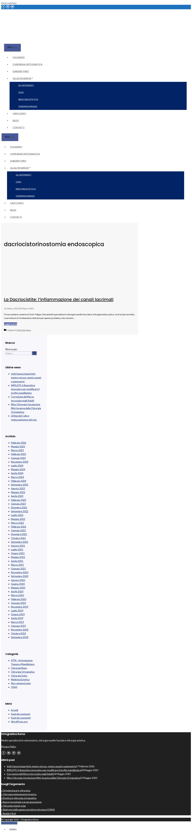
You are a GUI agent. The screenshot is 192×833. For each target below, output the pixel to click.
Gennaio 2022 (18, 530)
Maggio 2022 (18, 519)
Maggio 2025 (18, 446)
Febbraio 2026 (18, 442)
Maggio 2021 (18, 557)
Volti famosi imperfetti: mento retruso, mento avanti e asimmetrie (26, 377)
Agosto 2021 (18, 545)
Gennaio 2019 (18, 625)
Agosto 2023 (18, 488)
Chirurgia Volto (19, 675)
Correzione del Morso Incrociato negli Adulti (30, 774)
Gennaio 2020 (18, 603)
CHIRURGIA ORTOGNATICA (27, 64)
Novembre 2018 (19, 629)
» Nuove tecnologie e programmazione (21, 802)
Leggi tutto (10, 323)
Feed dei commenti (21, 717)
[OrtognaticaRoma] (19, 42)
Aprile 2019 (17, 618)
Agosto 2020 (18, 580)
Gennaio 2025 (18, 458)
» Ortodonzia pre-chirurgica (15, 790)
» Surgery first (8, 813)
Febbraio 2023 (18, 500)
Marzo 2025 (17, 450)
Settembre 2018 (19, 637)
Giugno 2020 (18, 583)
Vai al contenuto (9, 3)
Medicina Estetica (20, 679)
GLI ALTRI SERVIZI (22, 78)
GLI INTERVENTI (26, 85)
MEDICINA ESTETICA (28, 99)
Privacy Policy (8, 746)
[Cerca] (34, 353)
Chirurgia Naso (23, 330)
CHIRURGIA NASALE (27, 106)
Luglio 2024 (17, 465)
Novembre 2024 (19, 461)
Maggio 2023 (18, 492)
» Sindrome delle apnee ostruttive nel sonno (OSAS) (28, 809)
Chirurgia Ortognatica (23, 671)
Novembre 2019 (19, 606)
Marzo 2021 (17, 564)
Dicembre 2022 (19, 507)
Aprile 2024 (17, 473)
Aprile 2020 (17, 591)
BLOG (16, 120)
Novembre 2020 (19, 572)
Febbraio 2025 (18, 454)
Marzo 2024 (17, 477)
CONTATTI (18, 127)
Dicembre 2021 (19, 534)
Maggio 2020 (18, 587)
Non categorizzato (21, 683)
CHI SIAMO (19, 57)
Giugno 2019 (18, 614)
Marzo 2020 (17, 595)
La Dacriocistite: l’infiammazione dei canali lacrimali (58, 299)
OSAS (21, 92)
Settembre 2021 (19, 542)
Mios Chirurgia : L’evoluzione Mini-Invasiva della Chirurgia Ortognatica (26, 408)
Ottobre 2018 (18, 633)
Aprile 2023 (17, 496)
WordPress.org (19, 721)
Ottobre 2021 (18, 538)
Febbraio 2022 (18, 526)
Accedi (14, 710)
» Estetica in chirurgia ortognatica (18, 798)
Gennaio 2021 (18, 568)
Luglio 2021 (17, 549)
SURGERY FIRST (21, 71)
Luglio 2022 (17, 515)
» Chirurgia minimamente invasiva (18, 794)
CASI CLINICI (19, 113)
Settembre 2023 (19, 484)
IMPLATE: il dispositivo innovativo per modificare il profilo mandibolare (25, 389)
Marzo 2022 (17, 522)
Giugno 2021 (18, 553)
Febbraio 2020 (18, 599)
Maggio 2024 (18, 469)
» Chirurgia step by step (13, 805)
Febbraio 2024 (18, 480)
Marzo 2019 (17, 622)
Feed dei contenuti (20, 714)
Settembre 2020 (19, 576)
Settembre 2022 (19, 511)
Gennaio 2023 (18, 503)
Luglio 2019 (17, 610)
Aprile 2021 (17, 561)
